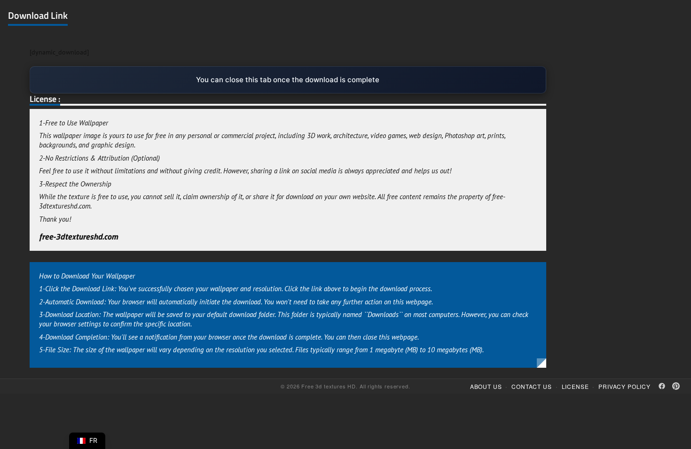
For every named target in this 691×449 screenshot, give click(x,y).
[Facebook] (662, 386)
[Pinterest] (676, 386)
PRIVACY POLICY (624, 386)
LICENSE (575, 386)
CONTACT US (531, 386)
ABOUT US (486, 386)
